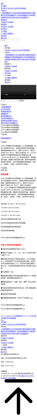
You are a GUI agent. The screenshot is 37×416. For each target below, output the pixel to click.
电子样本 (4, 29)
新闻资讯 (4, 20)
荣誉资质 (4, 24)
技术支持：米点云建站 (8, 378)
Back (2, 320)
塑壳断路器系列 (11, 15)
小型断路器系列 (6, 13)
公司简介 (4, 8)
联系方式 (4, 38)
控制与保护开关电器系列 (20, 17)
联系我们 (4, 36)
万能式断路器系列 (23, 15)
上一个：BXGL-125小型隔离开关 (12, 316)
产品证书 (4, 27)
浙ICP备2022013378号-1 (26, 376)
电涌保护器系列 (26, 13)
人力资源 (4, 31)
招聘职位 (10, 33)
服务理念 (23, 8)
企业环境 (17, 8)
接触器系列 (8, 57)
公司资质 (10, 27)
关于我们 (4, 6)
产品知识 (4, 22)
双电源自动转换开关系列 (13, 59)
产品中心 (4, 10)
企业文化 (10, 8)
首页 (2, 4)
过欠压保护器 (16, 13)
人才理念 (4, 33)
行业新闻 (10, 22)
